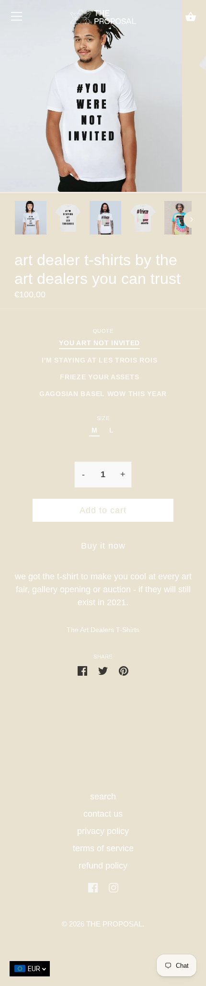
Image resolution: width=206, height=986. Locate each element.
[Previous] (14, 219)
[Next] (191, 219)
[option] (30, 219)
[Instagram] (113, 887)
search (103, 796)
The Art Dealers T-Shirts (103, 630)
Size (103, 418)
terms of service (103, 848)
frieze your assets (99, 377)
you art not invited (99, 343)
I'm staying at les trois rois (99, 360)
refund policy (103, 865)
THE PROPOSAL (114, 924)
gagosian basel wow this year (103, 394)
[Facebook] (93, 887)
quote (103, 331)
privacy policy (103, 831)
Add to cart (103, 510)
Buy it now (103, 546)
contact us (103, 814)
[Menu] (17, 19)
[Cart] (190, 17)
